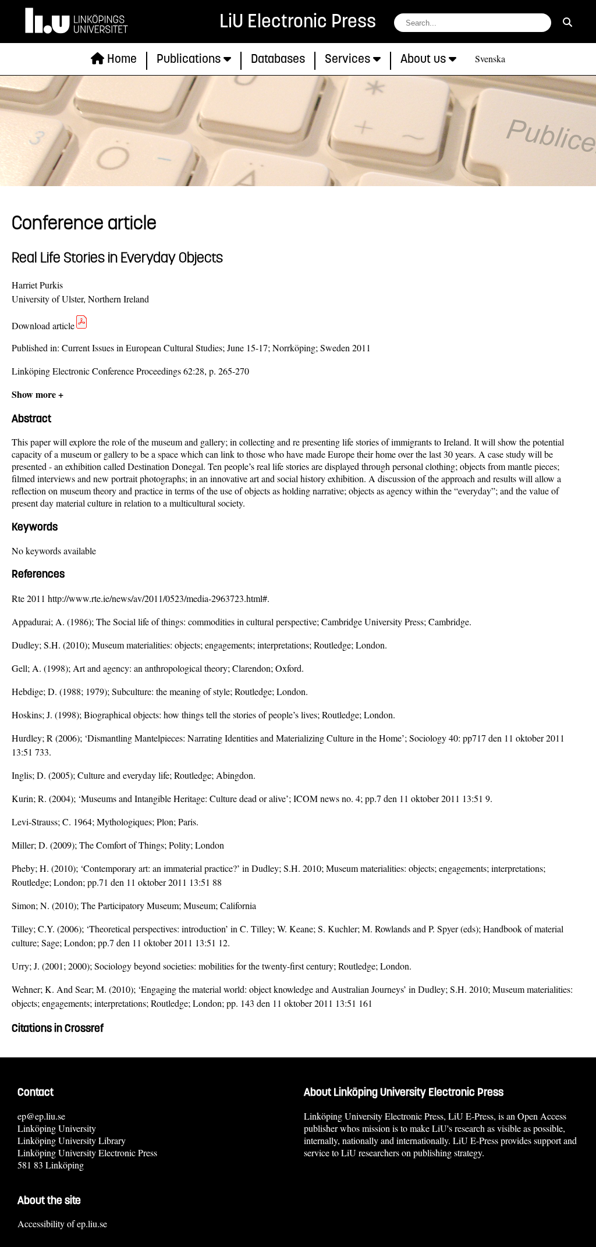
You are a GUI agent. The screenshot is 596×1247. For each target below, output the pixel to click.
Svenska (490, 58)
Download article (43, 325)
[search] (567, 21)
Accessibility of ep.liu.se (62, 1223)
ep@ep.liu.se (41, 1116)
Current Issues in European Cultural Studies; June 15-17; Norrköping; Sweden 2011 (216, 347)
